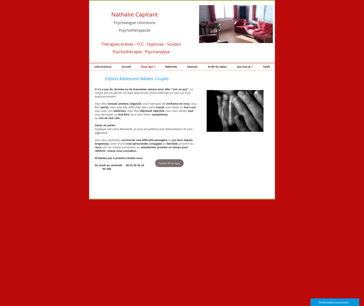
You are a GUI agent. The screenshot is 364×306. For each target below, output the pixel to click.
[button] (236, 24)
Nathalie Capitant (134, 14)
